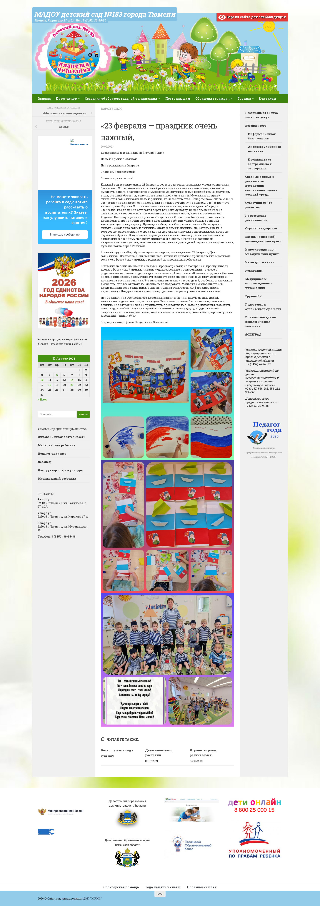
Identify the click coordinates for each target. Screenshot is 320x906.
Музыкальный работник (57, 478)
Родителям (254, 270)
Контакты (267, 98)
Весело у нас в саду (117, 750)
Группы (244, 98)
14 (72, 380)
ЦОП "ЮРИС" (92, 898)
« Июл (42, 399)
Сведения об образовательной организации (121, 98)
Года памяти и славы (163, 887)
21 (72, 385)
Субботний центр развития (258, 205)
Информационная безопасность (262, 136)
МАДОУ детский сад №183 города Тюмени (104, 14)
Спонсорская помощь (121, 887)
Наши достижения (259, 262)
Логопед (44, 462)
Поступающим (177, 98)
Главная (44, 98)
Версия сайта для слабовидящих (256, 17)
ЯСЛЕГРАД (253, 334)
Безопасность (255, 125)
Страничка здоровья (261, 228)
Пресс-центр (66, 98)
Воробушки (111, 109)
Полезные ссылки (202, 887)
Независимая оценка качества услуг (261, 115)
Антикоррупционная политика (264, 149)
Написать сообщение (65, 234)
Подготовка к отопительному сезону (263, 307)
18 (49, 385)
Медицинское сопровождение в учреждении (258, 283)
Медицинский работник (57, 445)
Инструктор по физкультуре (60, 470)
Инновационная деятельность (61, 437)
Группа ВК (253, 296)
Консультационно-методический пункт (262, 252)
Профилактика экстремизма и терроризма (260, 164)
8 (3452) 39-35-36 (63, 536)
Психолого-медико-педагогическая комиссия (260, 321)
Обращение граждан (212, 98)
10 (42, 380)
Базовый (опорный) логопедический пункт (263, 239)
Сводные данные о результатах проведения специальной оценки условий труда (261, 185)
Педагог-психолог (52, 453)
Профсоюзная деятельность (256, 218)
